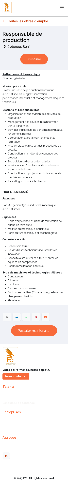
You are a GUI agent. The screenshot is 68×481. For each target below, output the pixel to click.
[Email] (46, 317)
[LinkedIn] (17, 317)
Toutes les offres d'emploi (27, 21)
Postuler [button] (34, 59)
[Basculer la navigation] (62, 7)
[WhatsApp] (26, 317)
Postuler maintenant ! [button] (34, 331)
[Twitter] (7, 317)
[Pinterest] (36, 317)
